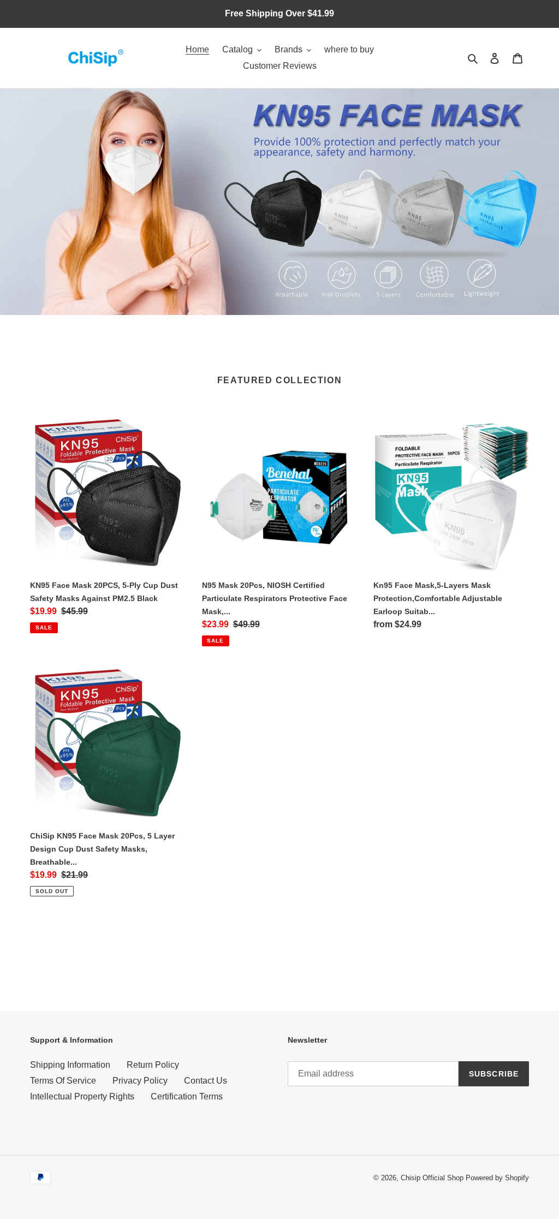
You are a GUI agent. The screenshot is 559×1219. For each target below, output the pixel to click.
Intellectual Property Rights (82, 1096)
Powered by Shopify (497, 1178)
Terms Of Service (63, 1080)
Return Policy (153, 1064)
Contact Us (205, 1080)
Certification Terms (187, 1096)
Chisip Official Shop (432, 1178)
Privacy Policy (140, 1080)
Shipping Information (70, 1064)
